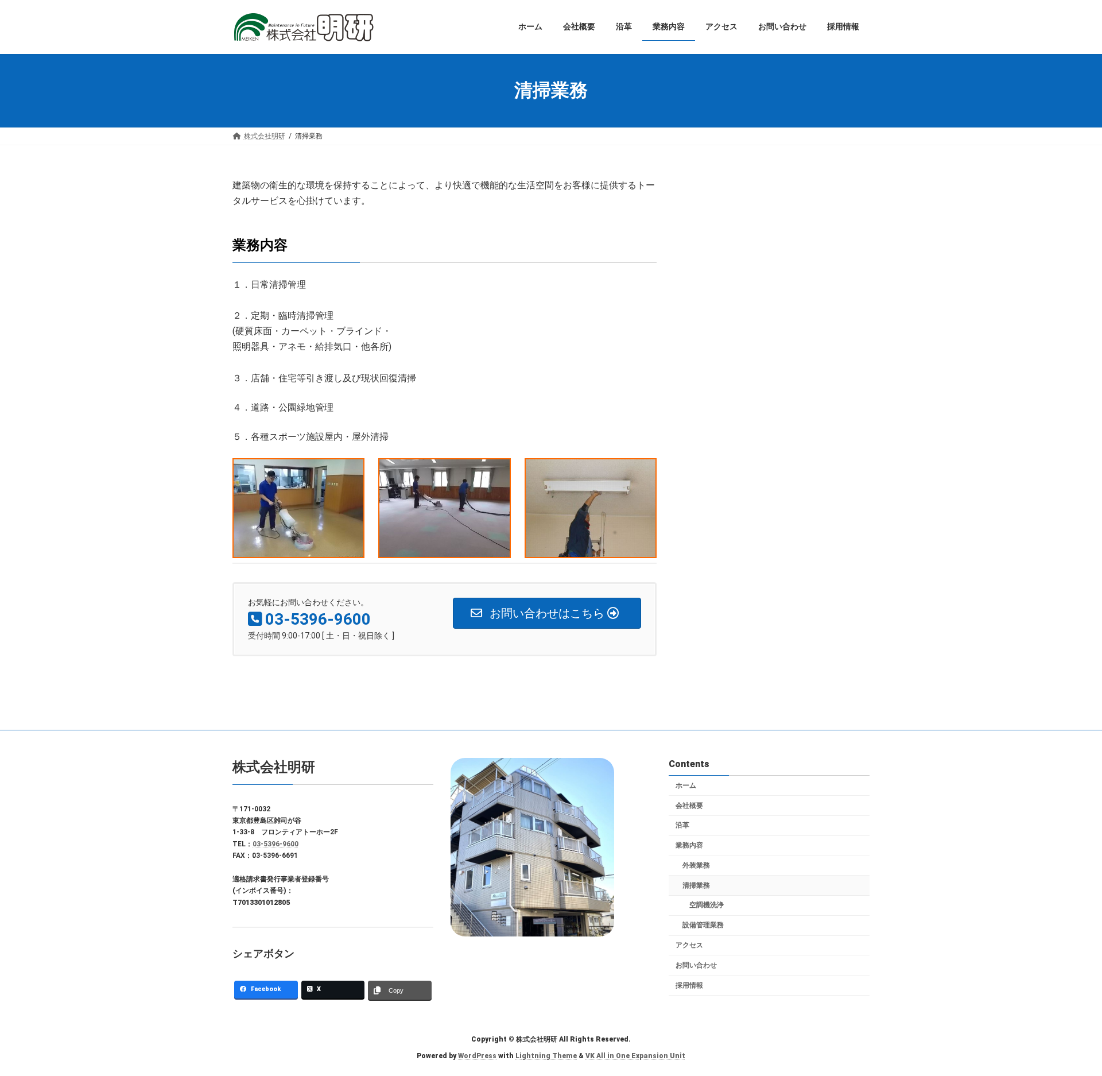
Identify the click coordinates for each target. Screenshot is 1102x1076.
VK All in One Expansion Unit (635, 1056)
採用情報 (689, 985)
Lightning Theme (546, 1056)
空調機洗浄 (706, 905)
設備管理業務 (703, 926)
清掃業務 (696, 885)
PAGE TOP (1067, 1033)
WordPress (477, 1056)
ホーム (686, 785)
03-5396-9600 (275, 844)
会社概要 (689, 806)
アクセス (689, 946)
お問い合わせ (696, 965)
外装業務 (696, 865)
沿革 (682, 826)
